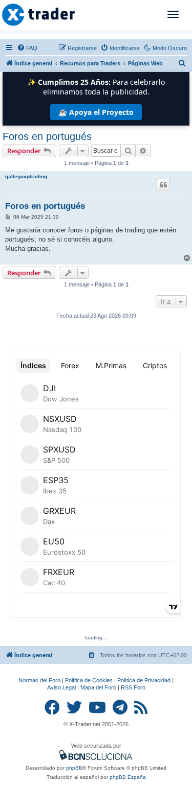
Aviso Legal (61, 687)
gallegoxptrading (26, 176)
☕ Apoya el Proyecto (96, 112)
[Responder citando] (163, 185)
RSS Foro (133, 687)
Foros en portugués (47, 136)
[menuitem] (27, 48)
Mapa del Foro (98, 687)
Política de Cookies (89, 680)
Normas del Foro (39, 680)
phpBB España (128, 777)
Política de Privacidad (143, 680)
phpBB (74, 768)
